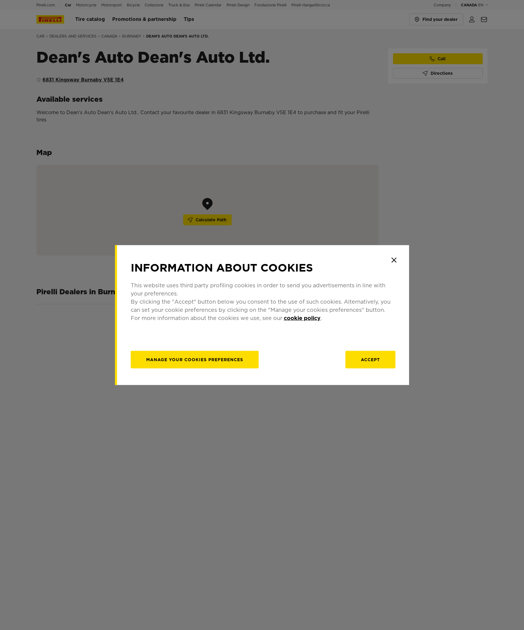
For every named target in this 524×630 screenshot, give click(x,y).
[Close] (394, 260)
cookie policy (302, 318)
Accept (370, 359)
